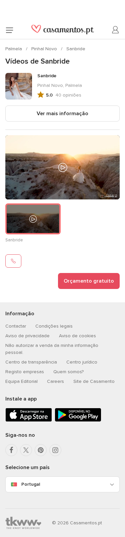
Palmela (14, 49)
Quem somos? (68, 372)
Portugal (30, 484)
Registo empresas (24, 372)
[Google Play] (78, 420)
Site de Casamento (94, 381)
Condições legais (54, 326)
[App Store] (28, 420)
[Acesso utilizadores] (115, 30)
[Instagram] (55, 450)
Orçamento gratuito (89, 281)
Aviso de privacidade (27, 336)
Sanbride (75, 49)
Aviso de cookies (77, 336)
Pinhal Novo (44, 49)
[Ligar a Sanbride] (13, 261)
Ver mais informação (62, 113)
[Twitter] (26, 450)
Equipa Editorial (21, 381)
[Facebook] (11, 450)
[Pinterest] (41, 450)
